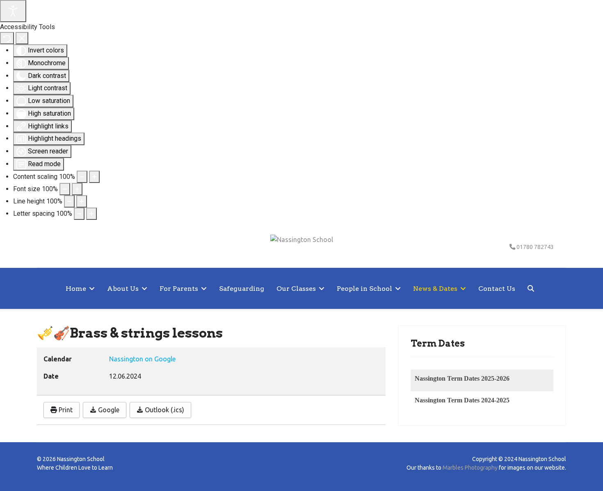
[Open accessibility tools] (13, 11)
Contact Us (496, 288)
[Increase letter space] (91, 214)
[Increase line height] (81, 201)
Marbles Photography (470, 467)
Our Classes (296, 288)
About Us (123, 288)
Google (107, 409)
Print (65, 409)
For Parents (179, 288)
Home (76, 288)
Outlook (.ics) (163, 409)
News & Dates (435, 288)
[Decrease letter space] (79, 214)
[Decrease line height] (69, 201)
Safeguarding (241, 288)
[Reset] (7, 38)
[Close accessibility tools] (22, 38)
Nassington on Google (142, 359)
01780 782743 (535, 247)
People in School (364, 288)
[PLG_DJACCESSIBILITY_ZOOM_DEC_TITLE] (82, 177)
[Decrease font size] (64, 189)
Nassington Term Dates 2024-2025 (462, 400)
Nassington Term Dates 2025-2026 (462, 378)
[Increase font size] (77, 189)
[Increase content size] (94, 177)
